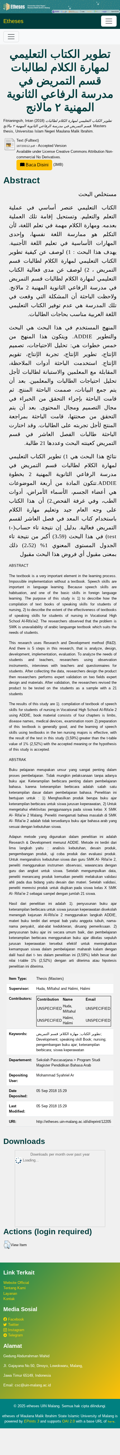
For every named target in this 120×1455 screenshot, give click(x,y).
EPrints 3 (31, 1421)
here (111, 1421)
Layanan (10, 1293)
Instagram (15, 1330)
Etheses (13, 21)
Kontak (9, 1299)
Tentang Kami (14, 1288)
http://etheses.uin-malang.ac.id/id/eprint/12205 (73, 1122)
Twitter (13, 1325)
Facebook (15, 1319)
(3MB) (44, 164)
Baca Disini (37, 164)
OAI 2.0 (68, 1421)
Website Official (16, 1283)
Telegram (15, 1335)
